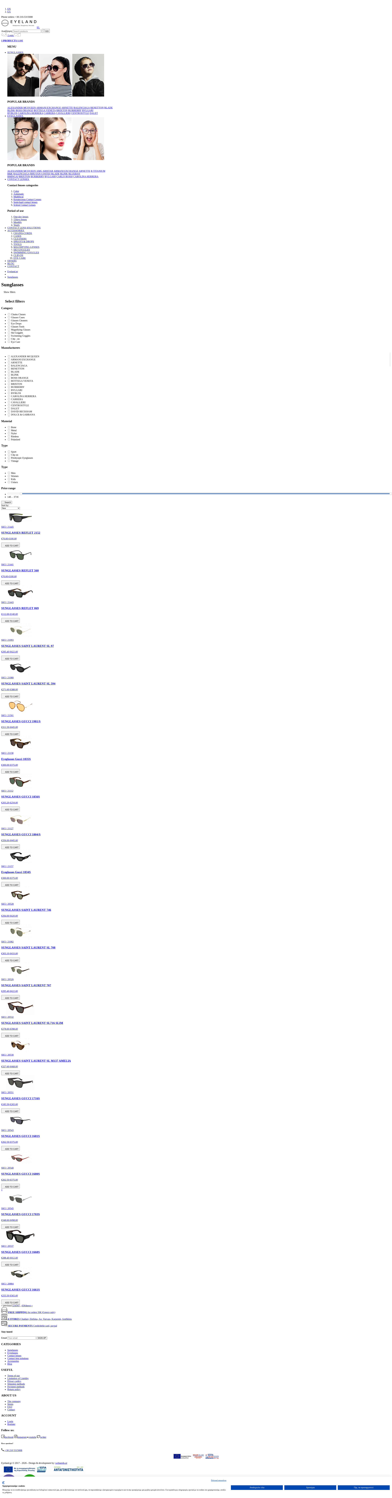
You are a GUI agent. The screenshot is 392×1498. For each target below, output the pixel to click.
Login (10, 35)
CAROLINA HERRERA (30, 113)
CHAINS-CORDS (22, 233)
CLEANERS (19, 238)
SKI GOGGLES (21, 249)
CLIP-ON (18, 255)
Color (16, 191)
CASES (17, 236)
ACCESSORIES (16, 230)
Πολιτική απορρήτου (218, 1480)
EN (9, 9)
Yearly (16, 225)
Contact (11, 1409)
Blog (9, 1364)
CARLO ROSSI (64, 176)
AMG (39, 171)
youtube (32, 1437)
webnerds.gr (61, 1463)
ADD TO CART (12, 546)
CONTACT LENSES (18, 179)
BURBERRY (74, 110)
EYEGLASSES (15, 116)
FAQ (9, 1407)
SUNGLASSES (15, 52)
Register (11, 1424)
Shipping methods (16, 1384)
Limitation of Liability (18, 1378)
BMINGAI (12, 176)
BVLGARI (87, 110)
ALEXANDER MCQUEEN (21, 107)
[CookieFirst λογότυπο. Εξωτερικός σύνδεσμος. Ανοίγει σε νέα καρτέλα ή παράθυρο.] (3, 1482)
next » (30, 1305)
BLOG (10, 263)
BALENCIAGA (82, 107)
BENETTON (97, 107)
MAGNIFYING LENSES (26, 247)
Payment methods (15, 1386)
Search (7, 502)
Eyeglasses (12, 1353)
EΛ (9, 11)
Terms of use (13, 1375)
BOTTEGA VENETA (45, 110)
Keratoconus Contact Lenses (27, 199)
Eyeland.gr (12, 271)
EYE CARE (19, 258)
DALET (94, 113)
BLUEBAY (74, 173)
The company (14, 1401)
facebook (9, 1437)
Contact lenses (14, 1355)
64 (25, 1305)
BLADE (108, 107)
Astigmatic (18, 194)
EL (38, 27)
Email (4, 1338)
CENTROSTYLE (80, 113)
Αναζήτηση (6, 31)
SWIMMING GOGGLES (26, 252)
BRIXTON (62, 110)
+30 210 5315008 (13, 1450)
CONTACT (13, 266)
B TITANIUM (98, 171)
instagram (22, 1437)
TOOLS (17, 244)
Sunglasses (12, 277)
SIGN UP (42, 1338)
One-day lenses (20, 216)
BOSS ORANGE (24, 110)
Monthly (17, 222)
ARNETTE (67, 107)
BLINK (11, 110)
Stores (10, 1404)
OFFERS (12, 261)
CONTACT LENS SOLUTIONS (24, 227)
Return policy (14, 1389)
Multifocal (18, 196)
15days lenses (20, 219)
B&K (10, 173)
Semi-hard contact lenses (25, 202)
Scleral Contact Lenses (24, 205)
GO (47, 31)
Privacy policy (14, 1381)
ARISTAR (48, 171)
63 (23, 1305)
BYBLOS (12, 113)
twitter (43, 1437)
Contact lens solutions (17, 1358)
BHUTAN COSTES (40, 173)
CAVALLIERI (63, 113)
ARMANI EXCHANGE (48, 107)
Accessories (13, 1361)
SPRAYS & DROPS (23, 241)
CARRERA (49, 113)
